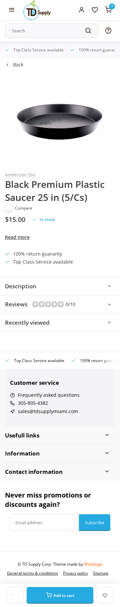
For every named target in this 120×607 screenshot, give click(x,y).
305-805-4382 (33, 403)
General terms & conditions (32, 573)
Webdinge (93, 564)
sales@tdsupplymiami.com (48, 411)
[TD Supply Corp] (37, 10)
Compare (23, 208)
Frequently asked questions (49, 395)
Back (18, 64)
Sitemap (100, 573)
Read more (17, 237)
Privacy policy (75, 573)
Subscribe (94, 523)
